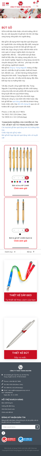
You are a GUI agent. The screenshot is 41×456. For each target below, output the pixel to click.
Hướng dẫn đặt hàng (8, 406)
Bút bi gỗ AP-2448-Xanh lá (20, 239)
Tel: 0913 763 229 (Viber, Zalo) (13, 384)
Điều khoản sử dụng (10, 448)
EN (7, 5)
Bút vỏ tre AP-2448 (20, 187)
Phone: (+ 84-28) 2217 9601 (12, 381)
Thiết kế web (16, 452)
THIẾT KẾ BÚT (20, 352)
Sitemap (34, 448)
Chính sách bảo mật (24, 448)
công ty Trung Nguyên (18, 68)
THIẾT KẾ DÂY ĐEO (20, 295)
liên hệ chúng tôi (24, 104)
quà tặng (16, 101)
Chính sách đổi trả (7, 412)
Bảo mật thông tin (7, 403)
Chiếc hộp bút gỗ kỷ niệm (11, 132)
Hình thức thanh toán (8, 409)
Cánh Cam (26, 452)
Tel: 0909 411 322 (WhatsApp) (13, 387)
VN (7, 3)
